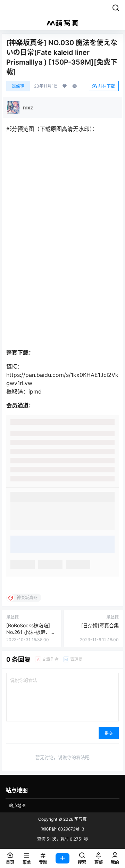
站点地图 (17, 805)
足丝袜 (18, 86)
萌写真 (80, 819)
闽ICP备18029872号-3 (62, 829)
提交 (109, 733)
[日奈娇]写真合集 (100, 625)
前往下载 (106, 86)
